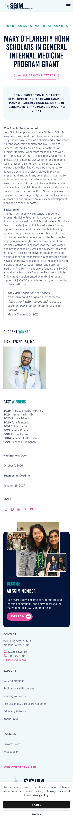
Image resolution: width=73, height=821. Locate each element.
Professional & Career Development (25, 704)
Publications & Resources (18, 688)
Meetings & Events (14, 696)
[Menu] (68, 6)
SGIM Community (14, 681)
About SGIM (10, 719)
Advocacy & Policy (14, 711)
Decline (36, 814)
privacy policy (40, 795)
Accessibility (11, 751)
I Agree (36, 804)
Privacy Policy (12, 744)
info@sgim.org (17, 660)
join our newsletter (19, 766)
